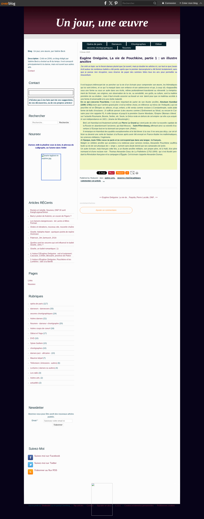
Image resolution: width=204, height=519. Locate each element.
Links (30, 280)
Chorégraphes (138, 44)
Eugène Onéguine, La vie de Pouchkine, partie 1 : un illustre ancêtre (128, 59)
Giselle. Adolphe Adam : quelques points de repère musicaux (52, 233)
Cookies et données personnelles (139, 505)
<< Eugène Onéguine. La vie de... (113, 197)
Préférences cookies (166, 505)
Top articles (78, 505)
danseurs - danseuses (40, 309)
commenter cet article (91, 181)
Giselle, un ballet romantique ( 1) (44, 249)
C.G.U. (118, 505)
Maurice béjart (36, 358)
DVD (32, 338)
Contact (31, 71)
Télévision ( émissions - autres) (43, 363)
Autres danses (36, 318)
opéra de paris (36, 304)
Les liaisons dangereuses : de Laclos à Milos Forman (49, 222)
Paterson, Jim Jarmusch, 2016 (43, 238)
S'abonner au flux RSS (45, 470)
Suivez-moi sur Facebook (47, 456)
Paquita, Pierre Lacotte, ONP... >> (143, 197)
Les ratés (34, 373)
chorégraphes (36, 348)
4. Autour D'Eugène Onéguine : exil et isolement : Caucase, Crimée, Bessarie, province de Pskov (51, 254)
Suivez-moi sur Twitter (45, 463)
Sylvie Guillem (36, 343)
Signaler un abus (104, 505)
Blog (30, 51)
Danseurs (116, 44)
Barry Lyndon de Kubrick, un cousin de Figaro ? (50, 216)
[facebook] (105, 3)
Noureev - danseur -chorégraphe (44, 323)
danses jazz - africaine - (40, 353)
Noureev (31, 284)
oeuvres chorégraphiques (41, 313)
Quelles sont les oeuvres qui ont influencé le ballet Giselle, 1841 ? (52, 244)
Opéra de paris (94, 44)
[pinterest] (116, 3)
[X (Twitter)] (111, 3)
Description (33, 58)
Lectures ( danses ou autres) (42, 368)
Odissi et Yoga (36, 333)
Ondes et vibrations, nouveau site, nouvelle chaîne (52, 227)
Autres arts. (35, 378)
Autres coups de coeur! (40, 328)
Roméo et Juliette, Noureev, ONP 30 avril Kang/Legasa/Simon (48, 211)
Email (34, 420)
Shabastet (46, 505)
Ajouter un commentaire (106, 210)
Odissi (158, 44)
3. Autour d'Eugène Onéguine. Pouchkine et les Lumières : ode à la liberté (50, 260)
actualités (34, 383)
